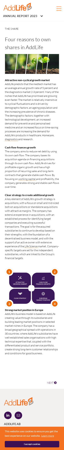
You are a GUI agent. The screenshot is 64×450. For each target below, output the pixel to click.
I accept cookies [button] (32, 444)
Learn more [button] (47, 435)
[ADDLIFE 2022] (18, 401)
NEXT (50, 382)
